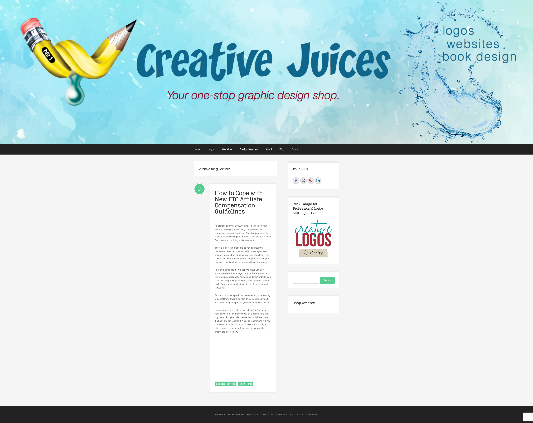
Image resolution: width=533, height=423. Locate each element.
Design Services (249, 149)
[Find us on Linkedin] (318, 180)
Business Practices (225, 383)
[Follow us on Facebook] (296, 180)
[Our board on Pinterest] (310, 180)
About (268, 149)
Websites (227, 149)
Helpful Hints (245, 383)
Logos (211, 149)
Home (197, 149)
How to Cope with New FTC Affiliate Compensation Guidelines (239, 202)
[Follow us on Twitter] (303, 180)
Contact (296, 149)
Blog (281, 149)
